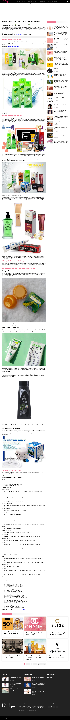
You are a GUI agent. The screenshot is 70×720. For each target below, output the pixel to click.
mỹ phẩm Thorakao (19, 34)
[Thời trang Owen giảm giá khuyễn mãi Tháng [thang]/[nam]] (12, 646)
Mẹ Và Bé (32, 1)
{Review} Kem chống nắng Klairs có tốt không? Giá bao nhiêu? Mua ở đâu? (61, 81)
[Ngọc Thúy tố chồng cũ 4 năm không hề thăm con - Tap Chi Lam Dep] (50, 123)
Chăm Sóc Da (57, 677)
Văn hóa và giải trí (55, 1)
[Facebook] (49, 707)
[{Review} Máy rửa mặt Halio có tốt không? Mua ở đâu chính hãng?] (50, 53)
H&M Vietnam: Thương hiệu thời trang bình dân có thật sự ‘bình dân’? (60, 128)
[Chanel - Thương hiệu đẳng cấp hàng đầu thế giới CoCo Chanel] (35, 624)
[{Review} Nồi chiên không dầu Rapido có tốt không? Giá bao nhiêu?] (50, 135)
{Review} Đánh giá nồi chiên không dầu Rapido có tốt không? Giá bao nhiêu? (60, 135)
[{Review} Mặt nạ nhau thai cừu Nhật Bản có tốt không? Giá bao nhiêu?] (50, 40)
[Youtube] (57, 707)
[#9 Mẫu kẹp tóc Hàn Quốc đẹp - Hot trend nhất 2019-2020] (50, 100)
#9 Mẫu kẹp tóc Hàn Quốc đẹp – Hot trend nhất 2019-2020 (60, 98)
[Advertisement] (35, 13)
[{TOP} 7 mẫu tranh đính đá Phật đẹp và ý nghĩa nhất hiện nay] (50, 59)
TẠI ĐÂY (23, 609)
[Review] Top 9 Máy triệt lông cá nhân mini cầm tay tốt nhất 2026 (38, 678)
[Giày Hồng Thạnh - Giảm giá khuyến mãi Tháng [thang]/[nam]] (5, 690)
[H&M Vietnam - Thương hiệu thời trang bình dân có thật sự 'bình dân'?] (50, 129)
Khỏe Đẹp (23, 1)
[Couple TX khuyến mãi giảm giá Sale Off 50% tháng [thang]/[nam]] (12, 624)
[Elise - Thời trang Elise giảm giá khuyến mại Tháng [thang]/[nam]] (57, 624)
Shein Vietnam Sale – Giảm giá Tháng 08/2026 (15, 678)
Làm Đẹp (18, 1)
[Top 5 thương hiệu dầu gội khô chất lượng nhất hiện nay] (57, 646)
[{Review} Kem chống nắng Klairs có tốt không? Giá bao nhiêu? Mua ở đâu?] (50, 82)
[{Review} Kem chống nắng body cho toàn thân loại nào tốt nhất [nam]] (50, 34)
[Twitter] (54, 707)
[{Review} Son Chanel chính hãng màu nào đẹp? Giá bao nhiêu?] (50, 106)
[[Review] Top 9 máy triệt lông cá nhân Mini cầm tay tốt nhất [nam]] (27, 679)
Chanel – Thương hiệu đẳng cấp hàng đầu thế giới (34, 633)
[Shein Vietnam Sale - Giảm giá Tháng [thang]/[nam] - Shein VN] (5, 679)
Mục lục (6, 37)
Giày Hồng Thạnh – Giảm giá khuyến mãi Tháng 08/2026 (16, 689)
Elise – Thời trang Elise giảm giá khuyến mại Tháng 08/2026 (57, 633)
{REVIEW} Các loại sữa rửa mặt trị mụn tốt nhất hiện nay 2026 (60, 75)
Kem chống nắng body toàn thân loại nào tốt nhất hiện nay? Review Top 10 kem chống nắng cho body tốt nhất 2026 (60, 33)
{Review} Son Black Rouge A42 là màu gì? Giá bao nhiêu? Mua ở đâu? (61, 87)
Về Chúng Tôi (61, 718)
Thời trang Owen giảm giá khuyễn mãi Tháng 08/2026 (11, 656)
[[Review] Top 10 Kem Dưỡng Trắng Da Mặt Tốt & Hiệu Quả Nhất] (27, 685)
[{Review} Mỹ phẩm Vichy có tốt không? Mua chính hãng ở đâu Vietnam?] (35, 646)
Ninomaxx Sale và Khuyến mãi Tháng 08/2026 (15, 684)
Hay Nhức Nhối (48, 1)
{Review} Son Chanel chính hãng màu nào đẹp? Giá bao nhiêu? (60, 105)
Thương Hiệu (42, 1)
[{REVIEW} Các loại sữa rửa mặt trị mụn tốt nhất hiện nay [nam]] (50, 76)
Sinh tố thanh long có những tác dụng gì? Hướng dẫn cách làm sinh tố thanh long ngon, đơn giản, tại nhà (61, 141)
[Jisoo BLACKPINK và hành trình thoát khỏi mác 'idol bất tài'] (50, 112)
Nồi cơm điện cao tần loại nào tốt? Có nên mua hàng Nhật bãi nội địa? (61, 117)
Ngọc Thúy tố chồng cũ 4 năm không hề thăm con (60, 122)
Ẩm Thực (37, 1)
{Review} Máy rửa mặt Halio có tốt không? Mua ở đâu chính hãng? (61, 52)
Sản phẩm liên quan (6, 613)
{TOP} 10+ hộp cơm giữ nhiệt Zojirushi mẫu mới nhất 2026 (60, 69)
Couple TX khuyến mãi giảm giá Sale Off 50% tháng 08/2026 (11, 632)
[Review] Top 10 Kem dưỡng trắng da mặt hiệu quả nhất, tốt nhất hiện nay (38, 684)
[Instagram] (51, 707)
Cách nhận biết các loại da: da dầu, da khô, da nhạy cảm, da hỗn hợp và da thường (61, 27)
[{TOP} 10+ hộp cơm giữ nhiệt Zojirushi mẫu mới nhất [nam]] (50, 70)
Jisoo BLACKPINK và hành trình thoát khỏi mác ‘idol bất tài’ (60, 111)
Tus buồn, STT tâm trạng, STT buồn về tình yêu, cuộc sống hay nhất (61, 93)
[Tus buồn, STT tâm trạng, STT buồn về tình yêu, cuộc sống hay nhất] (50, 94)
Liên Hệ (66, 718)
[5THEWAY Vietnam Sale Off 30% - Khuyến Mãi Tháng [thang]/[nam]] (50, 65)
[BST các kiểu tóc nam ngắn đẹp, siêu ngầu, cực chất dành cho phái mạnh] (50, 47)
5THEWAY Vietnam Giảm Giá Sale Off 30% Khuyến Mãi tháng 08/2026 (61, 64)
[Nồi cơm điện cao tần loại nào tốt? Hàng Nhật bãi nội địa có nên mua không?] (50, 118)
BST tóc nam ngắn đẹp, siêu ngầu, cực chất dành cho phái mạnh (60, 45)
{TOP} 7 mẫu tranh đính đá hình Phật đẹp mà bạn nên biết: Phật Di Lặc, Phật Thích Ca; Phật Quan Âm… (61, 58)
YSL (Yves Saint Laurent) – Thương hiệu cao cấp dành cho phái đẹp (57, 656)
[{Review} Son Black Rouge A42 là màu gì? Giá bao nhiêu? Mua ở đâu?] (50, 88)
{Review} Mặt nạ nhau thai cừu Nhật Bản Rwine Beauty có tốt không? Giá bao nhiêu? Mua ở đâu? (61, 39)
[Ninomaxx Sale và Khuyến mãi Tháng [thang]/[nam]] (5, 685)
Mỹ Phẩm (28, 1)
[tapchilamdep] (6, 1)
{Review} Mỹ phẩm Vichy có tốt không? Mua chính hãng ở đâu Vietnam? (34, 657)
